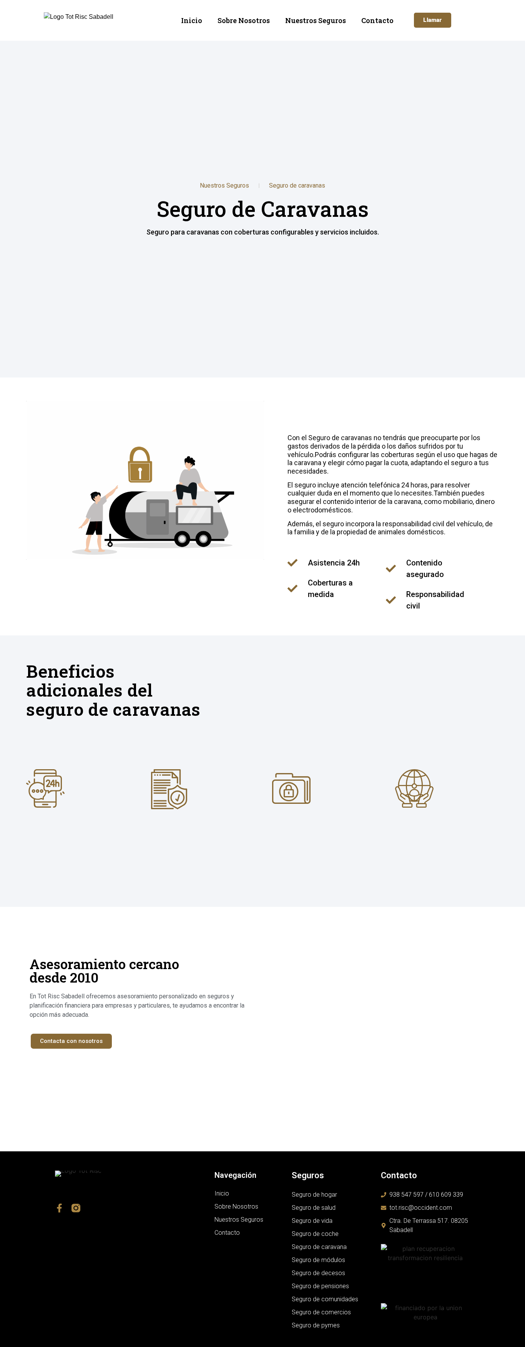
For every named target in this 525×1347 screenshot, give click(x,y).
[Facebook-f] (59, 1208)
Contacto (377, 20)
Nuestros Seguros (315, 20)
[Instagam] (75, 1208)
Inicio (191, 20)
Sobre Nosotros (244, 20)
